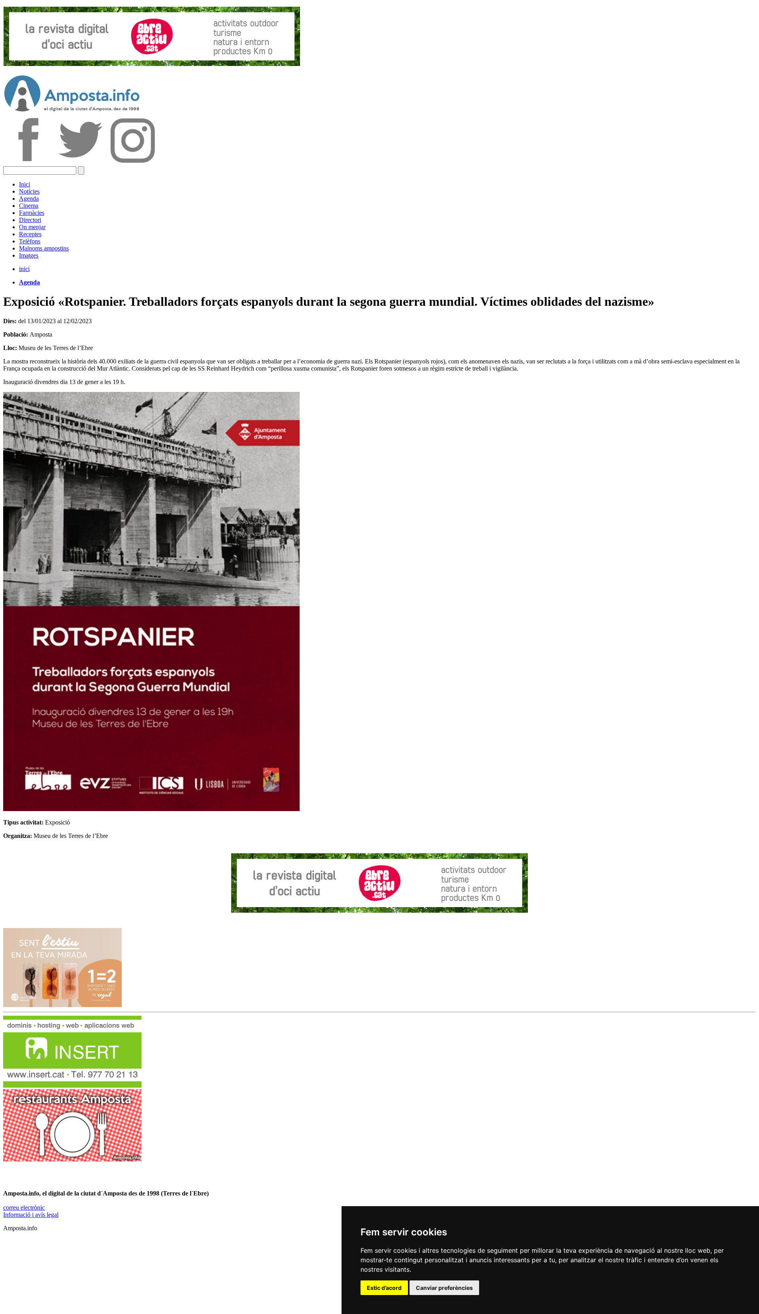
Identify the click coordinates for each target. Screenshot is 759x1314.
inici (24, 268)
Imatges (28, 255)
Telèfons (29, 241)
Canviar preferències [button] (444, 1287)
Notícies (29, 191)
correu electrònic (24, 1207)
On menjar (32, 227)
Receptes (30, 234)
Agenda (29, 198)
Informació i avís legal (31, 1214)
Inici (24, 184)
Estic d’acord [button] (384, 1287)
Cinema (28, 205)
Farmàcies (31, 212)
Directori (30, 219)
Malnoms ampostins (44, 248)
